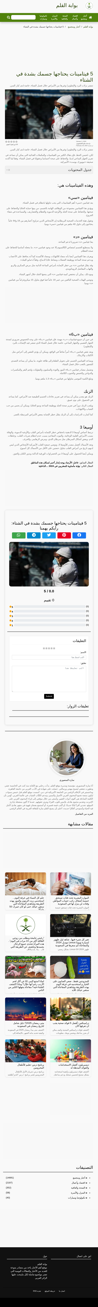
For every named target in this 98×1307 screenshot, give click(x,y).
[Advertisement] (49, 48)
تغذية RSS (37, 1291)
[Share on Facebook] (79, 535)
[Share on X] (49, 535)
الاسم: (83, 652)
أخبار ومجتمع (84, 17)
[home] (90, 17)
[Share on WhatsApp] (19, 535)
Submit (49, 696)
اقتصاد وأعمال (75, 17)
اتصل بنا (62, 1291)
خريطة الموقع (50, 1291)
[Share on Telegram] (34, 535)
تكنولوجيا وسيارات (43, 17)
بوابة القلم (88, 26)
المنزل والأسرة (54, 17)
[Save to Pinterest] (64, 535)
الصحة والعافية (65, 17)
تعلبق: (83, 663)
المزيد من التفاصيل (84, 814)
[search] (8, 17)
